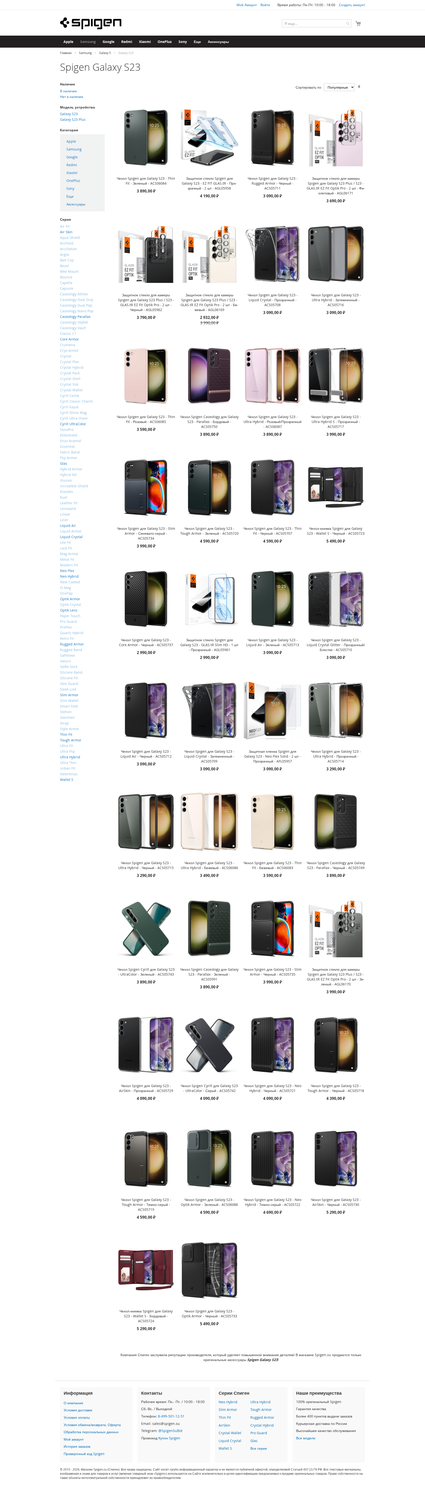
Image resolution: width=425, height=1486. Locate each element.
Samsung (85, 53)
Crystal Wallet (230, 1433)
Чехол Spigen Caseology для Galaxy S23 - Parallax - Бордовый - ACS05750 (209, 421)
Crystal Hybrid (262, 1425)
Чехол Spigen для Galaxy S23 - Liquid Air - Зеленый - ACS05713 (272, 642)
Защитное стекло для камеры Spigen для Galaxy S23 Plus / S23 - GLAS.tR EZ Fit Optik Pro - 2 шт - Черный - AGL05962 (146, 302)
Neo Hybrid (228, 1402)
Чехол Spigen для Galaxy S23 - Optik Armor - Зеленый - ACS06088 (209, 1202)
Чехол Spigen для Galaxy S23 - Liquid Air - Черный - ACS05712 (146, 754)
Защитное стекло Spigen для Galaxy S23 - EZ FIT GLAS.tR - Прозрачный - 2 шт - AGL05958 (209, 183)
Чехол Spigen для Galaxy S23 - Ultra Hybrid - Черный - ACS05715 (146, 865)
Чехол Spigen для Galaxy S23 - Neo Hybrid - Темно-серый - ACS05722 (272, 1202)
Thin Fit (225, 1417)
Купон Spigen (169, 1438)
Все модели (305, 1438)
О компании (73, 1403)
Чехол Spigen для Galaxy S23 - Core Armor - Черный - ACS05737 (146, 642)
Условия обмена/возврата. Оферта (92, 1424)
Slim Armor (228, 1409)
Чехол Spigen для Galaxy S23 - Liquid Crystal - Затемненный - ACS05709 (209, 756)
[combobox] (316, 23)
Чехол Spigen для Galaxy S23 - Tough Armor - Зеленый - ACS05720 (209, 531)
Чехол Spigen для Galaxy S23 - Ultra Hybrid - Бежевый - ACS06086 (209, 865)
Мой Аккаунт (247, 4)
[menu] (82, 172)
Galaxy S (105, 53)
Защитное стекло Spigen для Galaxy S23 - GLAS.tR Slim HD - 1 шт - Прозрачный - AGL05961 (209, 645)
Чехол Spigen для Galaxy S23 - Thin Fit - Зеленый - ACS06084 (146, 181)
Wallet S (225, 1448)
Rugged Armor (262, 1417)
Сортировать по (308, 87)
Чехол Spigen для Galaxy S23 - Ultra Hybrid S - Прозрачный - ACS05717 (336, 421)
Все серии (258, 1448)
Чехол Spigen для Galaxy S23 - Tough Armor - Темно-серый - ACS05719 (146, 1204)
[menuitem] (68, 42)
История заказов (77, 1446)
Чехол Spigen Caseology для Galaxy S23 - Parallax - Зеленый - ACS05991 (209, 974)
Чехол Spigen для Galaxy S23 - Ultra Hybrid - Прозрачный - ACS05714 (336, 756)
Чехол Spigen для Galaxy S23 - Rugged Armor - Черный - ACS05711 (273, 183)
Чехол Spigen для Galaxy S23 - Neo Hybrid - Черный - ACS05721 (272, 1088)
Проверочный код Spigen (84, 1453)
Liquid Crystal (230, 1440)
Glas (254, 1440)
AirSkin (224, 1425)
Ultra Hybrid (260, 1402)
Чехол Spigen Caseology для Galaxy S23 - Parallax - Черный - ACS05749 (336, 865)
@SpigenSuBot (170, 1430)
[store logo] (90, 23)
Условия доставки (78, 1410)
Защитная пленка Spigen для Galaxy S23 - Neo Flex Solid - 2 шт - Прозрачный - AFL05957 (272, 756)
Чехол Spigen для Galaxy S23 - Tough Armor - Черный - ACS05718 (335, 1088)
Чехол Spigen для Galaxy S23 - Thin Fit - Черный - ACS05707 (272, 531)
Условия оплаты (77, 1417)
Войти (265, 4)
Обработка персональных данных (91, 1432)
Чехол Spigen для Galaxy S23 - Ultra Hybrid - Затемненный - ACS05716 (336, 300)
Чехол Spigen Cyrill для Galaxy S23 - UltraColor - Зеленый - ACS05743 (146, 972)
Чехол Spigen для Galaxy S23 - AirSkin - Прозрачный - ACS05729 (146, 1088)
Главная (66, 53)
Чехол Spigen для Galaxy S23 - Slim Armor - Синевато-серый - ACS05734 (146, 533)
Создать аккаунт (352, 4)
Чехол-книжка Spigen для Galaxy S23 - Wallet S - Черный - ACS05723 (335, 531)
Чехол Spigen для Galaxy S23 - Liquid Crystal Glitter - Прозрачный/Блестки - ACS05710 (336, 645)
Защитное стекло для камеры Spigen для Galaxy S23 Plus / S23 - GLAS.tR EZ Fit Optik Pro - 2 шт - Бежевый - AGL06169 (209, 302)
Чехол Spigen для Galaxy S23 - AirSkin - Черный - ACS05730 (336, 1202)
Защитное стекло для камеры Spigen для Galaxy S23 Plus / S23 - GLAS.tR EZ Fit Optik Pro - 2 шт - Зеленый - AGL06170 (335, 976)
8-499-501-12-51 (171, 1416)
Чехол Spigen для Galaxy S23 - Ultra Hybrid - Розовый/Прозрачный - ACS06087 (272, 421)
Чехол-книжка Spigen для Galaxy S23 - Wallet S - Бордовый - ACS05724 (146, 1316)
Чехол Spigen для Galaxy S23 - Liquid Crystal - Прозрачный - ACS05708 (273, 300)
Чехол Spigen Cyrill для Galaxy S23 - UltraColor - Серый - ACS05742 (209, 1088)
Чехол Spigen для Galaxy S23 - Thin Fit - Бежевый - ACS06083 (272, 865)
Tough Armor (261, 1409)
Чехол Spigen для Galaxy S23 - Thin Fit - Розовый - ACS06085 (146, 419)
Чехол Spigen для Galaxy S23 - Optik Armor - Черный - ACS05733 (209, 1313)
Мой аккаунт (74, 1439)
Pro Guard (258, 1433)
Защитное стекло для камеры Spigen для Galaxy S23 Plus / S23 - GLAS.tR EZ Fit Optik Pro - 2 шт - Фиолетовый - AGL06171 (336, 185)
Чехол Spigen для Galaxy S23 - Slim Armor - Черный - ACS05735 (272, 972)
